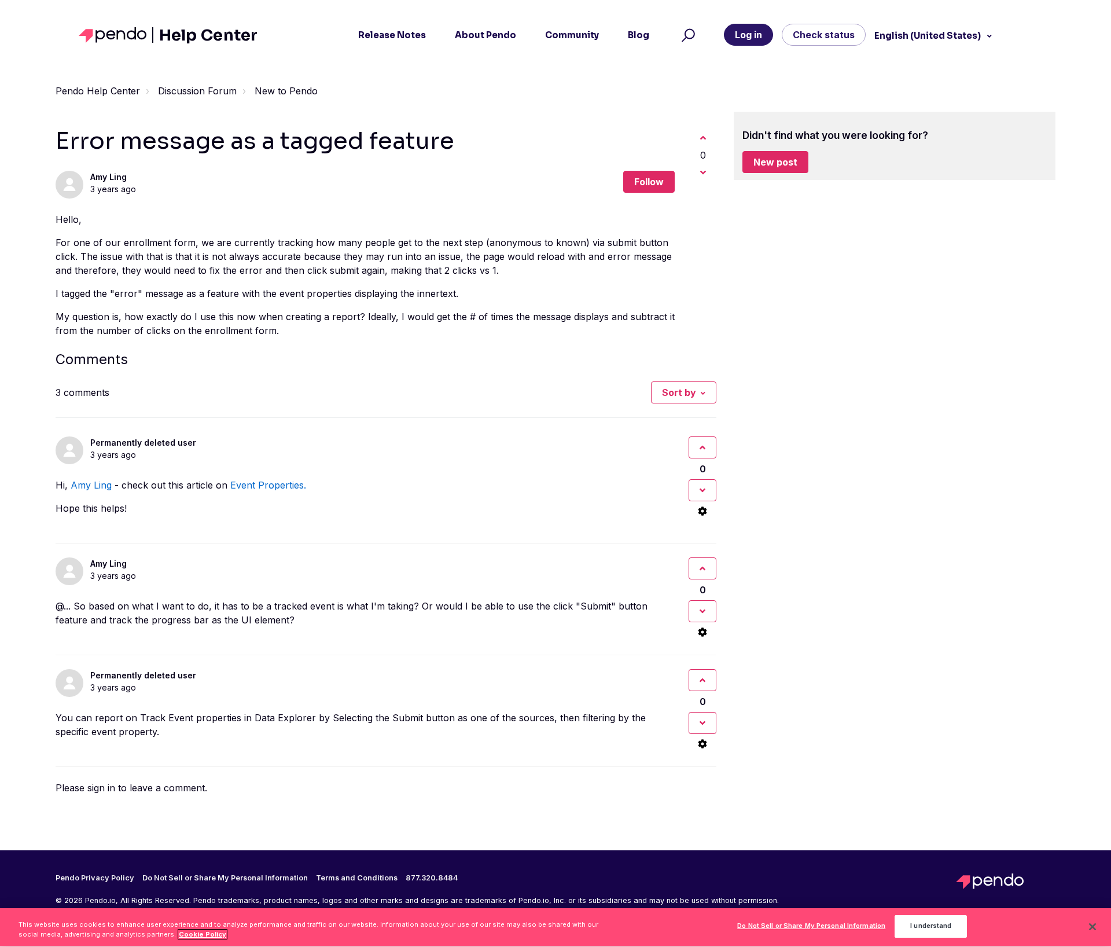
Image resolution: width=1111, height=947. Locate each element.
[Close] (1092, 926)
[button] (686, 35)
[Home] (116, 35)
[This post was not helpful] (703, 172)
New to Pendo (286, 91)
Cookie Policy (202, 934)
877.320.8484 (432, 878)
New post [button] (775, 162)
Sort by (679, 392)
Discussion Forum (197, 91)
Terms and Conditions (357, 878)
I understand (930, 926)
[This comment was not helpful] (702, 490)
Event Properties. (268, 485)
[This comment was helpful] (702, 447)
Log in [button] (748, 35)
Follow (649, 182)
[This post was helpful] (703, 137)
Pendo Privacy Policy (95, 878)
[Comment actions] (702, 511)
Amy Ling (108, 177)
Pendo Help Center (98, 91)
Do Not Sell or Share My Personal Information (811, 926)
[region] (555, 927)
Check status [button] (824, 35)
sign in (101, 788)
